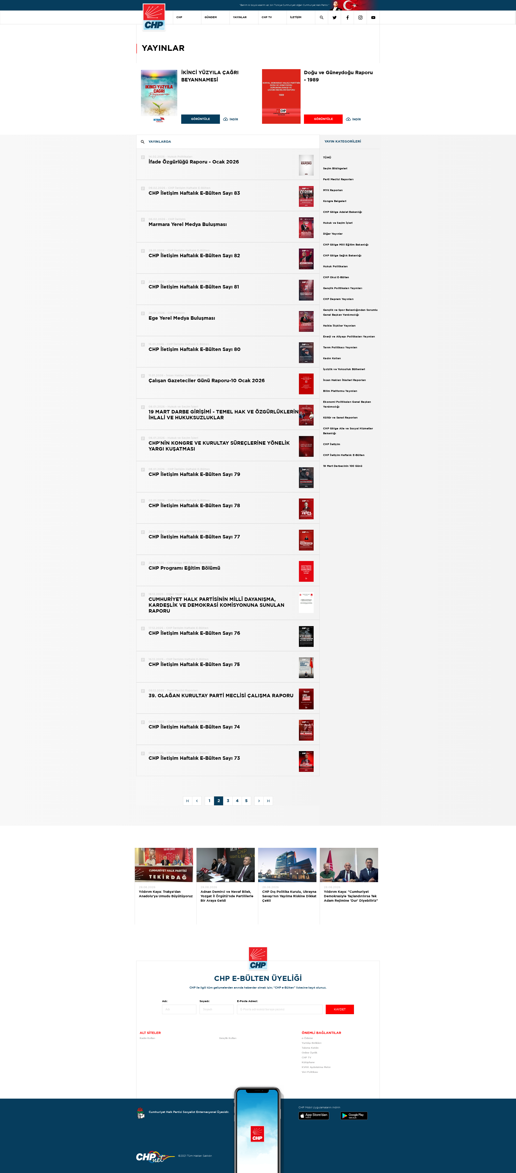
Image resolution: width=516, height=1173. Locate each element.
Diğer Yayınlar (333, 234)
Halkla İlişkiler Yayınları (339, 326)
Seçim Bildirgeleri (335, 169)
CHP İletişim (331, 444)
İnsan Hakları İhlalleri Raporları (344, 380)
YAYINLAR (240, 17)
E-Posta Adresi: (247, 1001)
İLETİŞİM (295, 17)
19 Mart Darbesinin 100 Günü (342, 466)
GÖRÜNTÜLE (200, 119)
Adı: (164, 1001)
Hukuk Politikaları (335, 266)
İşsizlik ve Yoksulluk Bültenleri (344, 369)
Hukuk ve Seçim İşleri (338, 223)
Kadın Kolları (332, 358)
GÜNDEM (211, 17)
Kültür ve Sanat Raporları (340, 418)
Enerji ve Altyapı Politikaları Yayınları (349, 337)
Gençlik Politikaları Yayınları (342, 288)
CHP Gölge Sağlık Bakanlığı (342, 256)
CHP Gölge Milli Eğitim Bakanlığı (345, 245)
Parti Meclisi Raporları (338, 179)
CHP (179, 17)
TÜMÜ (327, 158)
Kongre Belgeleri (334, 201)
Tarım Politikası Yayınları (340, 348)
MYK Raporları (333, 190)
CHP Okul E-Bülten (336, 277)
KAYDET (340, 1009)
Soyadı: (205, 1001)
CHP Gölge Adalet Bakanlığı (342, 212)
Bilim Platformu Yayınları (340, 391)
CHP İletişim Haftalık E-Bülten (343, 455)
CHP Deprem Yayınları (338, 299)
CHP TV (267, 17)
